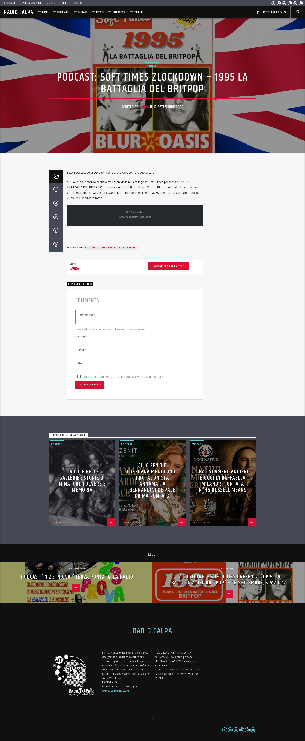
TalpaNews (118, 12)
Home (45, 12)
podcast (91, 247)
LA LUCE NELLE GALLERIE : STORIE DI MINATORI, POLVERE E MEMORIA (82, 480)
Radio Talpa (18, 12)
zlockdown (127, 247)
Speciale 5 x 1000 (58, 3)
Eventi (100, 12)
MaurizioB (57, 520)
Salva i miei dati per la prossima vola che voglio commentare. (123, 377)
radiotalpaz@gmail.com (115, 690)
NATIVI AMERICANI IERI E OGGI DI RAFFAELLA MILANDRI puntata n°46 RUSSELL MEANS (224, 480)
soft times (107, 247)
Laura (144, 107)
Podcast (10, 3)
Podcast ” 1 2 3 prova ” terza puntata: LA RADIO (77, 577)
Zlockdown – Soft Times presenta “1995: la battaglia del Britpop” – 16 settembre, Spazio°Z (228, 579)
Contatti (79, 3)
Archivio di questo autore (169, 266)
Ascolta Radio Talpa (274, 12)
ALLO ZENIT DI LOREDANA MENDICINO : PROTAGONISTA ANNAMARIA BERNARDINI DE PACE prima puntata (152, 480)
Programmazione (32, 3)
